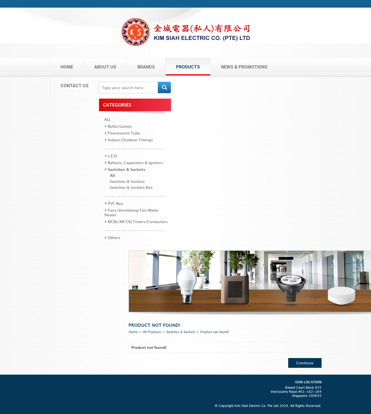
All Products (152, 332)
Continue (304, 362)
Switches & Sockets (180, 332)
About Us (105, 67)
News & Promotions (244, 67)
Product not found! (214, 332)
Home (67, 67)
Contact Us (75, 85)
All (107, 119)
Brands (146, 67)
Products (188, 67)
